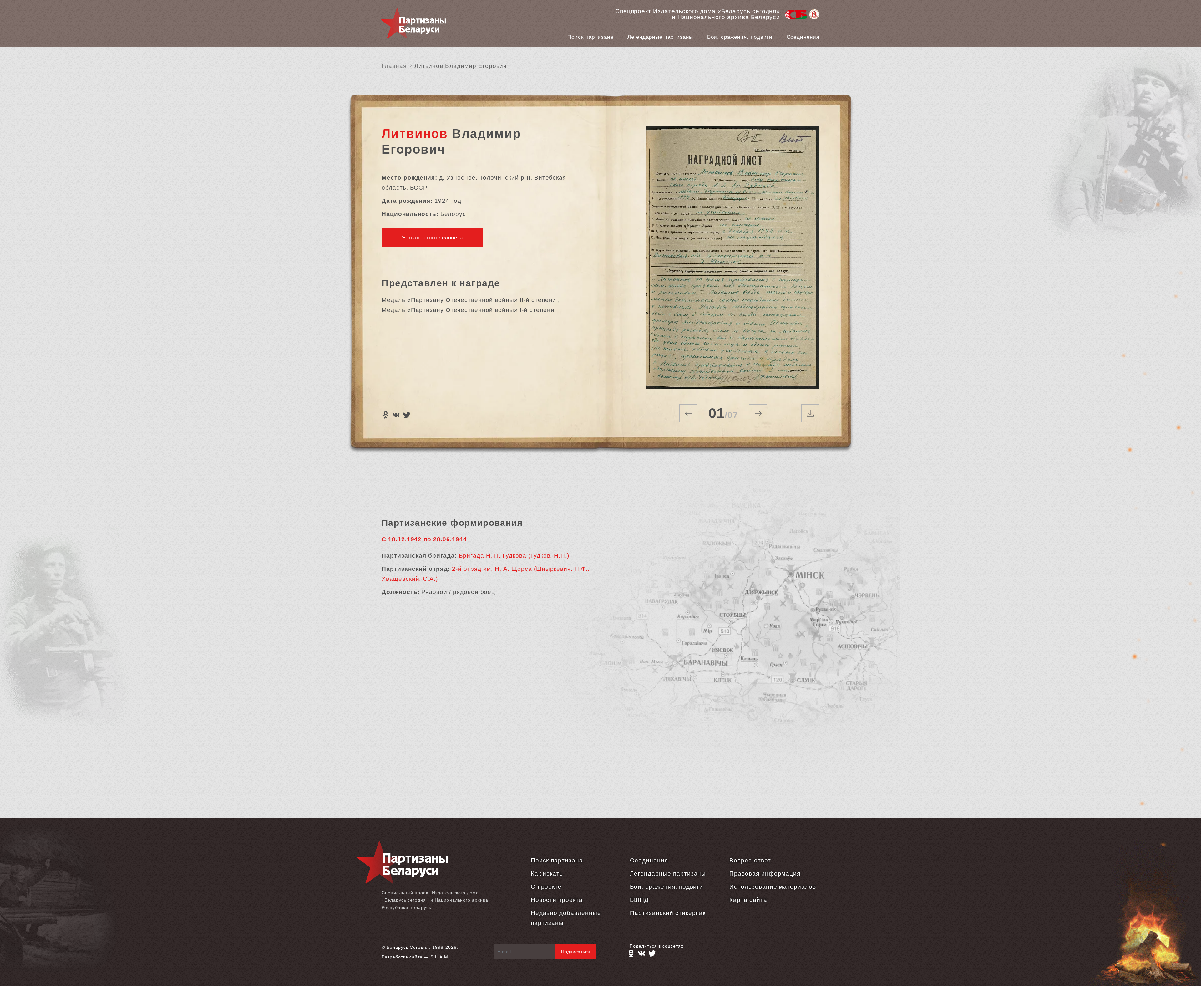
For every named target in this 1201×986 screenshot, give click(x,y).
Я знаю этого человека (432, 238)
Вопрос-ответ (750, 860)
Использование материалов (772, 886)
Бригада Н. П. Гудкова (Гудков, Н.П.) (514, 555)
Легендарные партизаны (660, 37)
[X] (406, 415)
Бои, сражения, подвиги (740, 37)
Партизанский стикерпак (668, 913)
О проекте (546, 886)
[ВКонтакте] (396, 415)
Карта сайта (748, 900)
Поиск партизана (590, 37)
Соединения (803, 37)
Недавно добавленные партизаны (566, 918)
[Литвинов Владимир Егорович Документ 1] (732, 257)
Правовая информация (764, 873)
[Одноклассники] (385, 415)
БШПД (639, 900)
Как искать (547, 873)
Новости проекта (557, 900)
